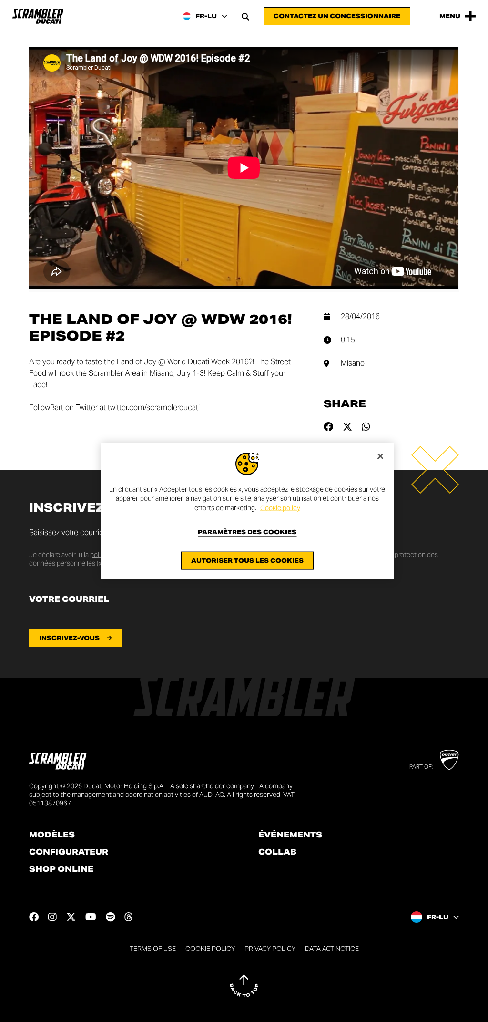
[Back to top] (244, 985)
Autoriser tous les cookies (247, 560)
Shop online (61, 869)
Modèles (52, 835)
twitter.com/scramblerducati (154, 408)
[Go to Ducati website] (449, 760)
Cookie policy (280, 507)
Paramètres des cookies (247, 532)
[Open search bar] (245, 16)
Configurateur (68, 852)
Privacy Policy (269, 948)
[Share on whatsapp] (366, 427)
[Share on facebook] (328, 427)
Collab (277, 852)
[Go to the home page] (37, 16)
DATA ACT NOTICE (332, 948)
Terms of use (153, 948)
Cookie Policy (210, 948)
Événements (290, 835)
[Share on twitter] (347, 427)
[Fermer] (380, 455)
